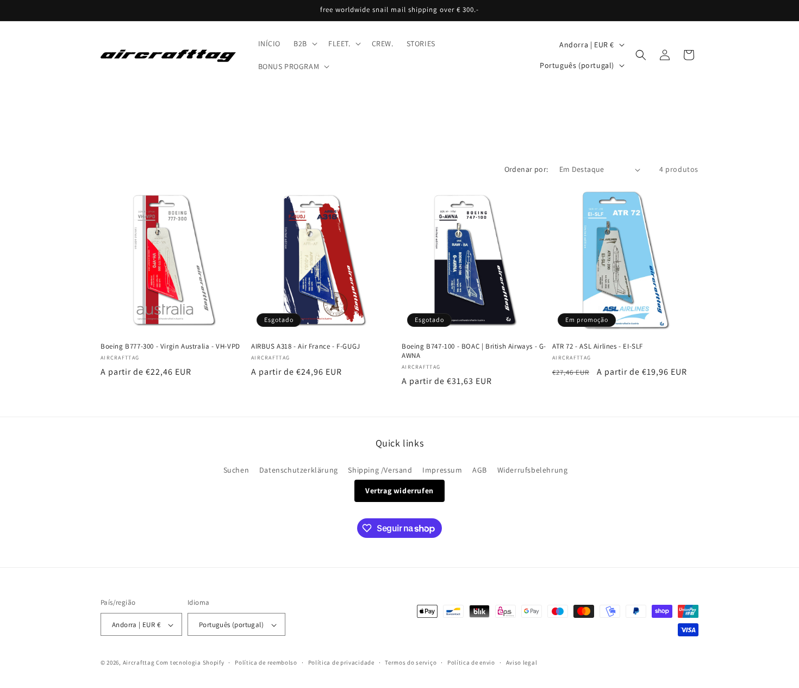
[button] (304, 43)
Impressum (442, 470)
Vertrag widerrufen (399, 490)
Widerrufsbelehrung (532, 470)
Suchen (236, 470)
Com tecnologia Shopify (190, 663)
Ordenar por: (526, 169)
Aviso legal (522, 662)
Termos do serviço (410, 662)
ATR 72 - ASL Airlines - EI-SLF (597, 346)
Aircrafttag (139, 663)
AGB (479, 470)
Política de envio (471, 662)
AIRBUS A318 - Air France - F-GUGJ (305, 346)
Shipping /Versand (380, 470)
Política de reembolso (266, 662)
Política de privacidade (341, 662)
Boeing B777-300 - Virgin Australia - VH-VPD (170, 346)
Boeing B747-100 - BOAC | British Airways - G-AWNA (474, 351)
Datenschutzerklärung (298, 470)
